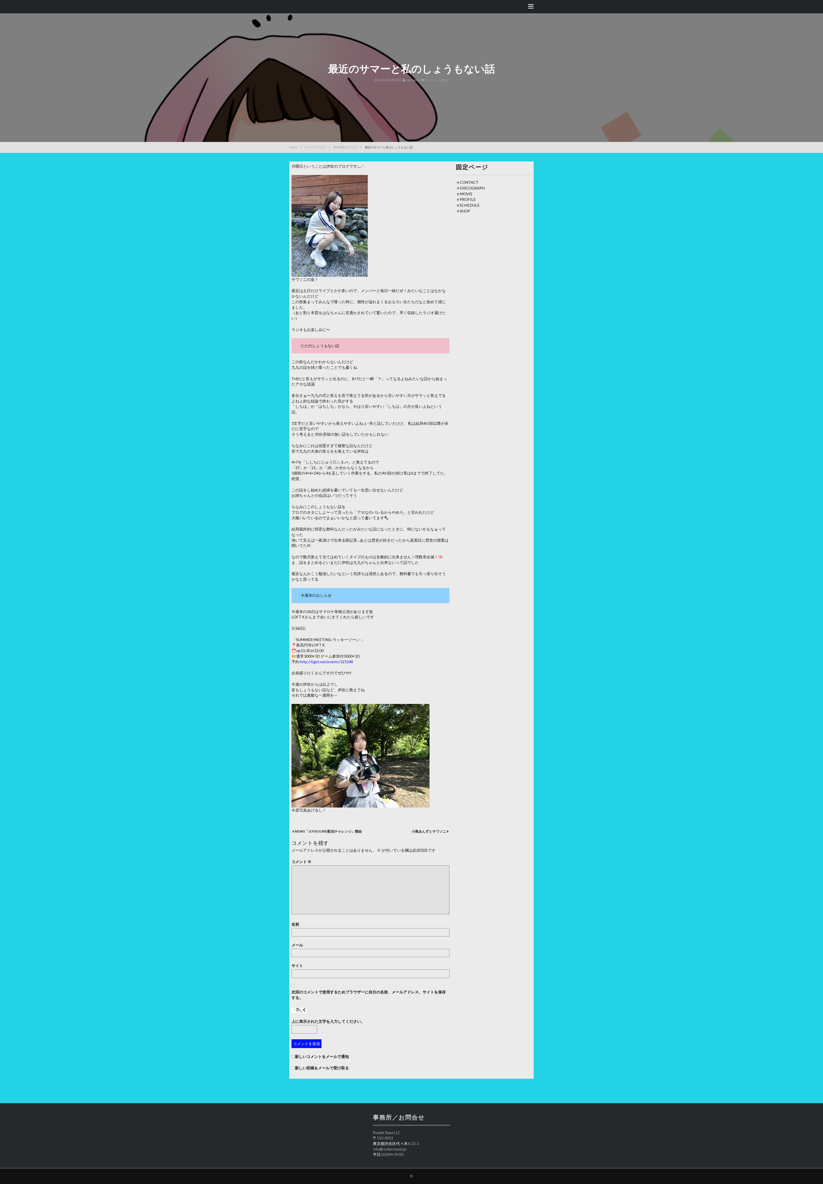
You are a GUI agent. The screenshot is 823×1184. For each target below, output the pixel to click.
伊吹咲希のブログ (345, 147)
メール (297, 945)
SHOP (465, 211)
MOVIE (466, 193)
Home (293, 147)
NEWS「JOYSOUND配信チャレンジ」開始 (328, 831)
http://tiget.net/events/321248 (326, 661)
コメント (301, 861)
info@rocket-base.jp (389, 1149)
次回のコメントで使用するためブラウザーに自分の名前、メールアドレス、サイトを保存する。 (368, 995)
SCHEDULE (470, 205)
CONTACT (469, 182)
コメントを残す (437, 80)
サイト (297, 965)
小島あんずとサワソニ (429, 831)
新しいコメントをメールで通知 (322, 1056)
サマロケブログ (315, 147)
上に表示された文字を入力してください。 (328, 1021)
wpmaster (413, 80)
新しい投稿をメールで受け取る (322, 1067)
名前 (295, 924)
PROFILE (468, 199)
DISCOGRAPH (472, 188)
